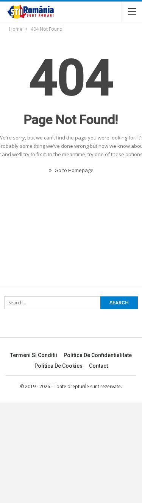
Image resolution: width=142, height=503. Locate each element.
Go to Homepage (73, 170)
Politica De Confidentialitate (98, 355)
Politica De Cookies (58, 366)
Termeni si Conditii (33, 355)
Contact (98, 366)
